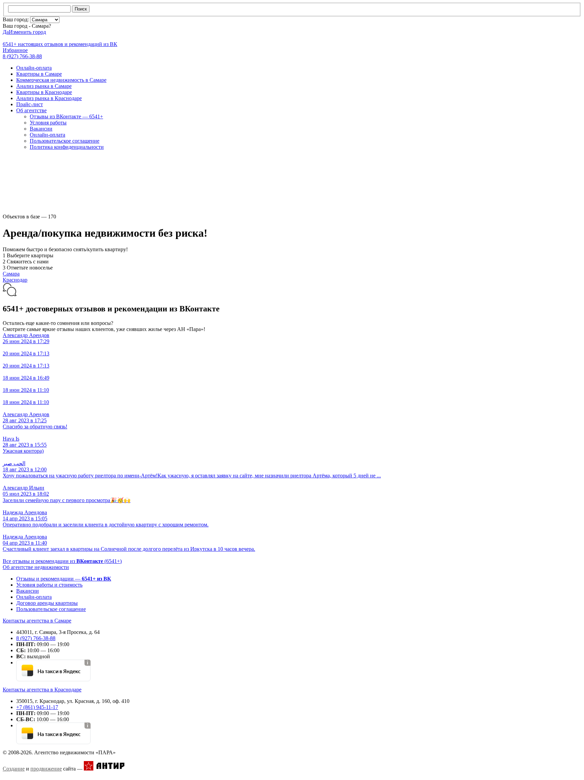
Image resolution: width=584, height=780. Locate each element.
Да (6, 32)
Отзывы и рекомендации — (63, 579)
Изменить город (27, 32)
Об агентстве (31, 110)
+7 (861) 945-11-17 (37, 707)
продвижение (46, 769)
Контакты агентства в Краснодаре (42, 689)
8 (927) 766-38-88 (35, 638)
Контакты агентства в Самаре (37, 620)
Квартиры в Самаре (39, 74)
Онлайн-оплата (34, 68)
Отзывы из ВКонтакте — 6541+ (66, 116)
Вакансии (41, 129)
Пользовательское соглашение (64, 141)
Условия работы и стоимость (49, 585)
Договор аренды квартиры (47, 603)
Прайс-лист (29, 104)
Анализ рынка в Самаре (44, 86)
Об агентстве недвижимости (36, 567)
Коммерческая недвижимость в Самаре (61, 80)
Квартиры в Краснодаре (44, 92)
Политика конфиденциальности (67, 147)
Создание (14, 769)
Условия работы (48, 122)
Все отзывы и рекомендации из (62, 561)
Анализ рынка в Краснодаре (49, 98)
